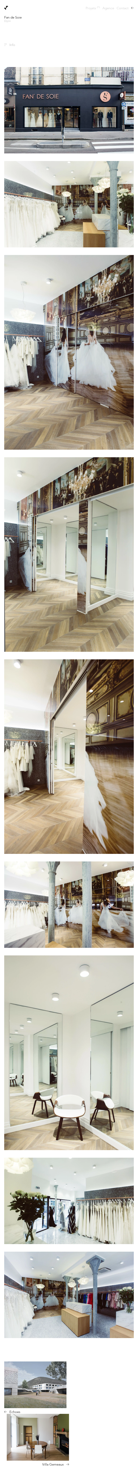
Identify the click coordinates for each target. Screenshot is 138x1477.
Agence (108, 8)
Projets (93, 8)
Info (12, 45)
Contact (123, 8)
